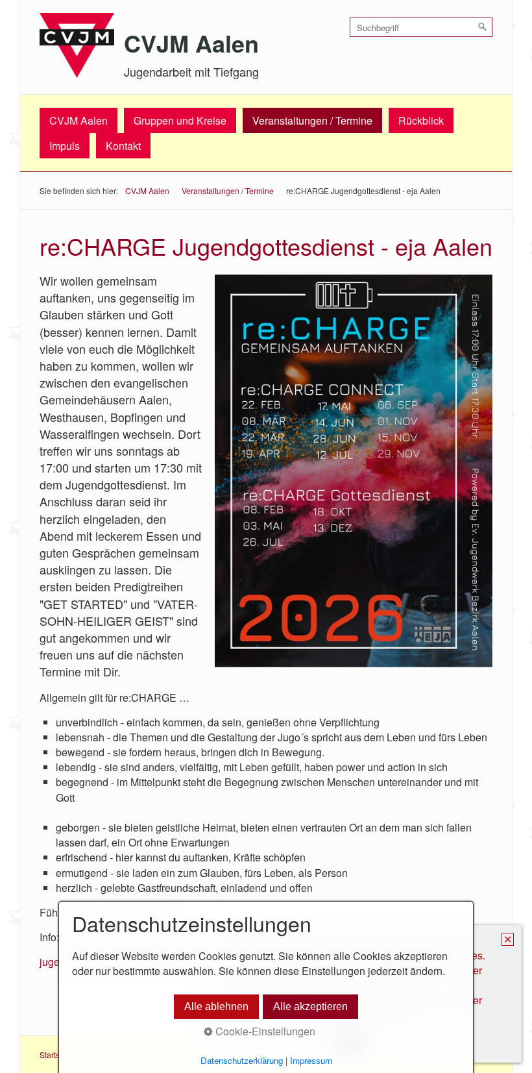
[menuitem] (78, 120)
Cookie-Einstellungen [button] (264, 1031)
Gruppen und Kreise (180, 120)
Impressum (311, 1060)
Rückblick (421, 120)
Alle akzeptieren (310, 1006)
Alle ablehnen (216, 1006)
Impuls (64, 145)
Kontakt (123, 145)
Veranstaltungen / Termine (312, 120)
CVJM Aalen (191, 43)
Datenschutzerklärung (241, 1060)
